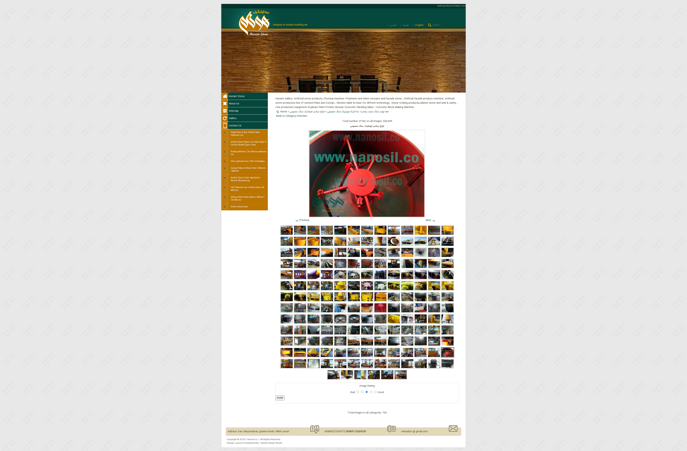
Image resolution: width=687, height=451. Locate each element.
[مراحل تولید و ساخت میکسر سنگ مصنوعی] (447, 301)
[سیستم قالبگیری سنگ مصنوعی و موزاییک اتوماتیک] (420, 357)
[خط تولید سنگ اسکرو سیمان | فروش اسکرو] (434, 257)
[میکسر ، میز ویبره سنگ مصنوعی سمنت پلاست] (394, 301)
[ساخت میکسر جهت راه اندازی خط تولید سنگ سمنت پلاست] (340, 268)
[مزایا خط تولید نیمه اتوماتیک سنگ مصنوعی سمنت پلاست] (407, 368)
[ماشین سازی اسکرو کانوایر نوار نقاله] (434, 234)
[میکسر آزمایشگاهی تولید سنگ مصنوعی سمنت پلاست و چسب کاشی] (340, 323)
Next (428, 220)
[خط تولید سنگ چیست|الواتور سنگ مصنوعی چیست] (394, 257)
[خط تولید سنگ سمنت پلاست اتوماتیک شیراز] (300, 268)
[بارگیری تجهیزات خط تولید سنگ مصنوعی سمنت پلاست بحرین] (286, 257)
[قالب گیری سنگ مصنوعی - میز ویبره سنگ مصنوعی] (300, 368)
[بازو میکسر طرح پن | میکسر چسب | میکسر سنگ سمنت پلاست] (434, 279)
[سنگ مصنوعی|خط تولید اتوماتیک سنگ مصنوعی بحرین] (434, 323)
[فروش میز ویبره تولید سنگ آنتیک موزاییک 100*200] (447, 246)
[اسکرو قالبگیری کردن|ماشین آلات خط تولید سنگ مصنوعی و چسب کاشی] (407, 268)
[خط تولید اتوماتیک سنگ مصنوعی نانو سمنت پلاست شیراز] (300, 334)
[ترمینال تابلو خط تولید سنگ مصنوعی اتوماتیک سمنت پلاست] (340, 334)
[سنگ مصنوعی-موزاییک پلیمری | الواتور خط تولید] (434, 368)
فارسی (393, 25)
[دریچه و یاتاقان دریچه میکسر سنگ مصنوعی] (286, 323)
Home (283, 112)
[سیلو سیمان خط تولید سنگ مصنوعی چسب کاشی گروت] (420, 246)
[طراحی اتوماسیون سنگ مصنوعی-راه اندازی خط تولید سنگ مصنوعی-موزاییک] (313, 368)
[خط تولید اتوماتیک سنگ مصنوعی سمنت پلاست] (286, 234)
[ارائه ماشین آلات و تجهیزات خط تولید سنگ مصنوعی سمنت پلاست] (353, 234)
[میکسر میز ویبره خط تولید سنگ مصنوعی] (447, 345)
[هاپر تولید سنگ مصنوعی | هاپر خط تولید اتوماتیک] (340, 246)
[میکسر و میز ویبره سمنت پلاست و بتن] (407, 234)
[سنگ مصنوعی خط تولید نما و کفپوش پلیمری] (313, 357)
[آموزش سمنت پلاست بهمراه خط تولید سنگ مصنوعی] (313, 234)
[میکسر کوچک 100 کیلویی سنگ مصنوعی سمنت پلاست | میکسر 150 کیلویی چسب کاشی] (380, 312)
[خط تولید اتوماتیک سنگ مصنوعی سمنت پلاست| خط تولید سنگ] (420, 323)
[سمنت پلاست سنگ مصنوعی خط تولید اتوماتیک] (394, 334)
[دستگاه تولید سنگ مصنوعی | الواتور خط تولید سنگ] (327, 345)
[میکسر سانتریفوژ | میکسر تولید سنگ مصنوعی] (407, 323)
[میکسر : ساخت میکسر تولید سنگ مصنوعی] (367, 323)
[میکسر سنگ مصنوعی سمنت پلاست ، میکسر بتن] (447, 234)
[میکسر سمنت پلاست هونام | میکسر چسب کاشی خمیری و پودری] (327, 290)
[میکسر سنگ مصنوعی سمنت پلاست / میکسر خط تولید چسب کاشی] (313, 290)
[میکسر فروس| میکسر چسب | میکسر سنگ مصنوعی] (394, 279)
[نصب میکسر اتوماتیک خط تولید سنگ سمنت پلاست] (286, 268)
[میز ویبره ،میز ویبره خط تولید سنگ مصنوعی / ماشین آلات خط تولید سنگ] (407, 301)
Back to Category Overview (291, 116)
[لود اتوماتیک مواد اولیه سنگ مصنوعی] (393, 357)
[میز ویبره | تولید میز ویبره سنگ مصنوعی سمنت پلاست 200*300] (447, 268)
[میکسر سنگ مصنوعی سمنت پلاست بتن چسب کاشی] (380, 234)
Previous (304, 220)
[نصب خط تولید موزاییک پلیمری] (367, 368)
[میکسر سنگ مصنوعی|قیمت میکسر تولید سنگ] (353, 279)
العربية (406, 25)
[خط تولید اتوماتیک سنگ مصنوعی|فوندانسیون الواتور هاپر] (313, 279)
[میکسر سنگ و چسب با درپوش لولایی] (380, 301)
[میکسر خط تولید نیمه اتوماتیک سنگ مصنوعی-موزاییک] (340, 368)
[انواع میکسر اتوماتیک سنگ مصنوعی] (447, 357)
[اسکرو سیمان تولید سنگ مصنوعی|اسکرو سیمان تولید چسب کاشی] (380, 257)
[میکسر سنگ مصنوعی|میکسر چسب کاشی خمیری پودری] (407, 279)
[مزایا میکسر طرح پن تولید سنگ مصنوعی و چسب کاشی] (447, 279)
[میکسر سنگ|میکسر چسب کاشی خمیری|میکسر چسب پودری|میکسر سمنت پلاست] (286, 301)
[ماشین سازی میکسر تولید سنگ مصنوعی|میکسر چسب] (420, 279)
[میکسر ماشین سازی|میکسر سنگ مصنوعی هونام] (380, 279)
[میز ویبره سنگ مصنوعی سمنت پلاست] (367, 234)
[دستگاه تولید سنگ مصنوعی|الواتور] (313, 345)
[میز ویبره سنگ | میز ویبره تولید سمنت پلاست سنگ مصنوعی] (327, 312)
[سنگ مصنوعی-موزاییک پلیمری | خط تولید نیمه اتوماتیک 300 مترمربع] (400, 379)
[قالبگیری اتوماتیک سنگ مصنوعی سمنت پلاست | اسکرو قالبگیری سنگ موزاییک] (353, 246)
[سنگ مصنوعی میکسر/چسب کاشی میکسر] (367, 290)
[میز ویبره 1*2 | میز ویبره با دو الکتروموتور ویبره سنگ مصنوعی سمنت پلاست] (313, 323)
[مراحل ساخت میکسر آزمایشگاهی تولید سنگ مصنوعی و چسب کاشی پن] (353, 323)
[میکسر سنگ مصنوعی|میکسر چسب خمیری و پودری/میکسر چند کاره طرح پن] (340, 279)
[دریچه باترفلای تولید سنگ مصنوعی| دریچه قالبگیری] (420, 268)
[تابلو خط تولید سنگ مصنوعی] (434, 345)
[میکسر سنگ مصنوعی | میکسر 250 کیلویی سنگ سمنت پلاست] (327, 323)
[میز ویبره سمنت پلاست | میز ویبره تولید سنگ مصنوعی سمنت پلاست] (286, 279)
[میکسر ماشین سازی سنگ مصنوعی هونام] (434, 301)
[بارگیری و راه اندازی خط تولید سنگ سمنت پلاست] (313, 268)
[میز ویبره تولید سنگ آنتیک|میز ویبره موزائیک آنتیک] (367, 246)
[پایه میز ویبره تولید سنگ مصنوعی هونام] (353, 312)
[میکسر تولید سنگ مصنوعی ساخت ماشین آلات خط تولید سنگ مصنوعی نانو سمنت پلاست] (434, 312)
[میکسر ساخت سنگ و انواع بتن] (313, 246)
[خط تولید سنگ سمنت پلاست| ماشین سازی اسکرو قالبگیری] (327, 268)
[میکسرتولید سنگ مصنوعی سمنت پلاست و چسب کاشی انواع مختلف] (380, 290)
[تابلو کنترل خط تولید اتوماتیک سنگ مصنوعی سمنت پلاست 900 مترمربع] (327, 334)
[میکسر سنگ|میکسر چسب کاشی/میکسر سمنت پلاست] (367, 301)
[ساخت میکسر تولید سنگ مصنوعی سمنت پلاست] (420, 301)
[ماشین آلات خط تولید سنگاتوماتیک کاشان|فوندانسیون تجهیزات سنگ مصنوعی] (394, 268)
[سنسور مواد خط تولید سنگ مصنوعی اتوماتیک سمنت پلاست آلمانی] (353, 257)
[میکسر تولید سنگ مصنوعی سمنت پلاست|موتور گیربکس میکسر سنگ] (434, 268)
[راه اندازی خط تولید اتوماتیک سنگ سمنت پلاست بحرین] (286, 345)
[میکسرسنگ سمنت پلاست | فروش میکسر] (420, 290)
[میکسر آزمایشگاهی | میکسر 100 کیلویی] (367, 312)
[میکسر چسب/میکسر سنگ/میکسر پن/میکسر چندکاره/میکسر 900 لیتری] (300, 290)
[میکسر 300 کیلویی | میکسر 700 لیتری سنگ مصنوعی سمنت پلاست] (380, 323)
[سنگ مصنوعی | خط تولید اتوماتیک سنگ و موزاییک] (353, 357)
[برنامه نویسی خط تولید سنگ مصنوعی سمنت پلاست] (407, 345)
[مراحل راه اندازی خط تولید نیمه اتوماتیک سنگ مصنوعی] (394, 368)
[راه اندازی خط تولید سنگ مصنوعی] (353, 368)
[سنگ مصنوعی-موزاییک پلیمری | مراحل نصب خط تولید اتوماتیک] (420, 368)
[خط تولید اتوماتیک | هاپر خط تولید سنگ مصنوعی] (313, 334)
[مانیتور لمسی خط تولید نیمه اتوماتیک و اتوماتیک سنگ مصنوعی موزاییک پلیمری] (394, 345)
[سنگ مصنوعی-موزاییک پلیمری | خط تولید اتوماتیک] (333, 379)
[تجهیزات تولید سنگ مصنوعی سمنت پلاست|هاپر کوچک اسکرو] (367, 257)
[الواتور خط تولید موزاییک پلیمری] (387, 379)
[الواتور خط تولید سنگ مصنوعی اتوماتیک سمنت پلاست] (434, 246)
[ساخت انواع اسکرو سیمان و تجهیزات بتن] (327, 234)
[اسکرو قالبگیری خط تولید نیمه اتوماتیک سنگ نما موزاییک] (326, 357)
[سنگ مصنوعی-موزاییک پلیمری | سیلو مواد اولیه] (360, 379)
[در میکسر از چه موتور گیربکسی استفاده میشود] (340, 312)
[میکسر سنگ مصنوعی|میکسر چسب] (434, 290)
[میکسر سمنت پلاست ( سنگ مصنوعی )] (300, 246)
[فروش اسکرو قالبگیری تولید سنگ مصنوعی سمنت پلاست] (327, 257)
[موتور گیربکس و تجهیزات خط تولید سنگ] (420, 312)
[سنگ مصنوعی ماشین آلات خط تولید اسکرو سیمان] (380, 268)
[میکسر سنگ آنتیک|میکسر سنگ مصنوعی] (447, 290)
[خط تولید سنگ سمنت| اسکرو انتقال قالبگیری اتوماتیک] (420, 257)
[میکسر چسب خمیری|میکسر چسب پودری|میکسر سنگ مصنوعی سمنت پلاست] (367, 279)
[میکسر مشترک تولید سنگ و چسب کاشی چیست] (340, 301)
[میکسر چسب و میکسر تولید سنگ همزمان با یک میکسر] (340, 290)
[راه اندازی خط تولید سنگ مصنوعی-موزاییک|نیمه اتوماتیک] (327, 368)
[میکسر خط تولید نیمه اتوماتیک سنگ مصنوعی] (286, 357)
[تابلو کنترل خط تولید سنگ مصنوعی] (420, 345)
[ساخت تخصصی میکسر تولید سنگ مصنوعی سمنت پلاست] (286, 312)
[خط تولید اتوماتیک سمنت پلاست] (300, 234)
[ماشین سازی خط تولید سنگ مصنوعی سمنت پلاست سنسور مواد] (394, 246)
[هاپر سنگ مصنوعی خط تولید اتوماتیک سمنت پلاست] (407, 334)
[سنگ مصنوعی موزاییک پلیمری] (353, 345)
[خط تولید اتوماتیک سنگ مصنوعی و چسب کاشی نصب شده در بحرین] (447, 334)
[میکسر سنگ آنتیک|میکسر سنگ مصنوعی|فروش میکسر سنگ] (313, 301)
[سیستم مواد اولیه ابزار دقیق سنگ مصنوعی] (407, 357)
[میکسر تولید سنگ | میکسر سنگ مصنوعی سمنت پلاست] (313, 257)
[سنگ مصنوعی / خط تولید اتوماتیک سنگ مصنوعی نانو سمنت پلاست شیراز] (286, 334)
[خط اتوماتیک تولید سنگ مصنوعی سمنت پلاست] (340, 234)
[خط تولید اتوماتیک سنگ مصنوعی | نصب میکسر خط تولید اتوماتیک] (327, 279)
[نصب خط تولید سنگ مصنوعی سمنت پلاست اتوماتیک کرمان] (300, 279)
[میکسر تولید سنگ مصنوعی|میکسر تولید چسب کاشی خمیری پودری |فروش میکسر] (353, 268)
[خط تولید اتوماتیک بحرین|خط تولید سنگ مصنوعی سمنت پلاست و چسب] (434, 334)
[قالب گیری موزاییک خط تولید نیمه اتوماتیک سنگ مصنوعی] (380, 368)
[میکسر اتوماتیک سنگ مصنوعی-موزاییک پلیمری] (434, 357)
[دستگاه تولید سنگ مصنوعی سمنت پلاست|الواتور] (300, 345)
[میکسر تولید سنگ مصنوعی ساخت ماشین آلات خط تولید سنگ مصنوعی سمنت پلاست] (300, 323)
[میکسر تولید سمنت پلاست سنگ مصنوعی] (394, 312)
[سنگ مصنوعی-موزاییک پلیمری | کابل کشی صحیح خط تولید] (447, 368)
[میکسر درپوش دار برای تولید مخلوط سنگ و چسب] (327, 301)
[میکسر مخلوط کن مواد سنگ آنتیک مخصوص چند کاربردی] (353, 301)
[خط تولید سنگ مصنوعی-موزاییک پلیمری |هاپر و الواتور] (347, 379)
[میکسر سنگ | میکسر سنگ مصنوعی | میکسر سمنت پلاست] (313, 312)
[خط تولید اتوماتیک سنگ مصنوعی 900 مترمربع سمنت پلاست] (353, 334)
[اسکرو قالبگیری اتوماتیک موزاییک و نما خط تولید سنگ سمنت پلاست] (447, 257)
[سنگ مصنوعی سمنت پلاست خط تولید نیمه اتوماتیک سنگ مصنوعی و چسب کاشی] (420, 334)
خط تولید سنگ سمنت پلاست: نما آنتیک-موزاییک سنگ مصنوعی (358, 112)
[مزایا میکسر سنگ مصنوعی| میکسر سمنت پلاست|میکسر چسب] (367, 268)
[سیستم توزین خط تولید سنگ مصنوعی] (286, 368)
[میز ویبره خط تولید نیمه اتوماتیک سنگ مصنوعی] (300, 357)
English (419, 25)
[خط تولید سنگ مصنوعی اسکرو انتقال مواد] (286, 246)
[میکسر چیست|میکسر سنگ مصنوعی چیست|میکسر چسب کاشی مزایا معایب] (300, 301)
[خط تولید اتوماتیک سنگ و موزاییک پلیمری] (367, 357)
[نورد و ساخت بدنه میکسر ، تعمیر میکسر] (447, 312)
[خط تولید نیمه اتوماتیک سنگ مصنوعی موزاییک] (340, 357)
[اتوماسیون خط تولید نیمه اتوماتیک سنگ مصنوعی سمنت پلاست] (340, 345)
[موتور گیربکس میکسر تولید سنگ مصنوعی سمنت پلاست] (300, 312)
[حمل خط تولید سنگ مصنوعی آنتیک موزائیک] (407, 246)
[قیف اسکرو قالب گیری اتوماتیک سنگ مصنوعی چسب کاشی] (380, 246)
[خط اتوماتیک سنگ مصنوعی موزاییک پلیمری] (367, 345)
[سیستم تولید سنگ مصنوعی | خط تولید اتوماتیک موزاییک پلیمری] (380, 357)
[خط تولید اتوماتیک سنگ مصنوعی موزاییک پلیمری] (380, 345)
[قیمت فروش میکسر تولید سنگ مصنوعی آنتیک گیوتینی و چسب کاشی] (394, 290)
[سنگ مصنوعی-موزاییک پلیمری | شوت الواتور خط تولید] (373, 379)
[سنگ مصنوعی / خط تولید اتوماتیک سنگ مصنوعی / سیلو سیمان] (447, 323)
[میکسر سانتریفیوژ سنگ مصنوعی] (420, 234)
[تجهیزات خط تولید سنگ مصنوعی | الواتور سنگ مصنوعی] (327, 246)
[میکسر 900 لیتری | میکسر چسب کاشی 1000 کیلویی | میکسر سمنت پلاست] (394, 323)
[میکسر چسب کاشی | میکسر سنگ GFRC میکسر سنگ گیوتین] (353, 290)
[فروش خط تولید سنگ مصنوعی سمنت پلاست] (394, 234)
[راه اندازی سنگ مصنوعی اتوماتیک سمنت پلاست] (300, 257)
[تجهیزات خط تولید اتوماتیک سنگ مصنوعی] (380, 334)
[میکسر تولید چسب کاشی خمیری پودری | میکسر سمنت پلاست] (407, 290)
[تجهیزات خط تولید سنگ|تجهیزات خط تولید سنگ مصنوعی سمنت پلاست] (407, 257)
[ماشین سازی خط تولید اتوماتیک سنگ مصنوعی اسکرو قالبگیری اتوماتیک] (367, 334)
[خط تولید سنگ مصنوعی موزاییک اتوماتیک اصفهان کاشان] (340, 257)
